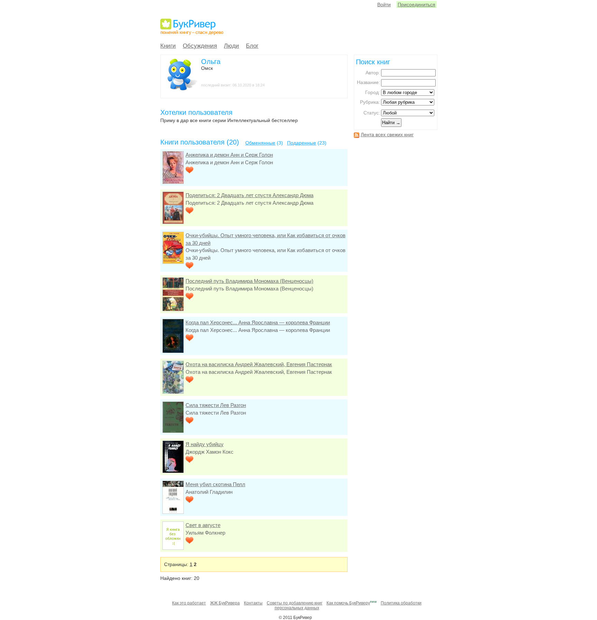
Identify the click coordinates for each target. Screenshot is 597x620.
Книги (168, 46)
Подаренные (301, 143)
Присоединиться (416, 4)
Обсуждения (200, 46)
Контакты (253, 603)
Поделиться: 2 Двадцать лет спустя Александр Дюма (249, 195)
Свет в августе (203, 525)
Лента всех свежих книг (387, 134)
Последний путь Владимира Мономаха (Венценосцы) (249, 281)
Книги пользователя (192, 142)
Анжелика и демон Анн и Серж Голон (229, 155)
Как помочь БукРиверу (348, 603)
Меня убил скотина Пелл (215, 484)
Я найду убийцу (205, 444)
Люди (231, 46)
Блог (252, 46)
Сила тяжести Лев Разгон (216, 405)
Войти (384, 4)
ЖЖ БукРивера (225, 603)
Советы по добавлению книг (294, 603)
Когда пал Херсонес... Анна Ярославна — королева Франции (258, 322)
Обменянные (260, 143)
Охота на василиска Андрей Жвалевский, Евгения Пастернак (259, 364)
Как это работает (189, 603)
